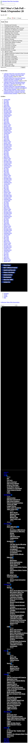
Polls (5, 651)
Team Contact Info (12, 509)
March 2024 (7, 140)
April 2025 (6, 122)
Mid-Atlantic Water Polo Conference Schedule (17, 593)
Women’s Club (14, 517)
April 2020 (6, 206)
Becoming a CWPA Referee (17, 530)
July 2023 (6, 151)
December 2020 (8, 195)
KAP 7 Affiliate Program (10, 267)
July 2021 (6, 185)
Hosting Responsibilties (17, 615)
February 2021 (7, 192)
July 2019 (6, 219)
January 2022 (7, 177)
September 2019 (8, 216)
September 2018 (8, 233)
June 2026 (6, 102)
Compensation (14, 538)
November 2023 (8, 146)
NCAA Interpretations (16, 562)
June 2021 (6, 186)
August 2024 (7, 133)
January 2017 (7, 261)
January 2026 (7, 109)
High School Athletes (13, 483)
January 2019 (7, 227)
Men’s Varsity (14, 512)
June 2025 (6, 119)
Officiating (7, 523)
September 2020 (8, 199)
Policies (12, 535)
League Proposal (11, 690)
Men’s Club (13, 516)
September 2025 (8, 115)
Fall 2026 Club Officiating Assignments (17, 548)
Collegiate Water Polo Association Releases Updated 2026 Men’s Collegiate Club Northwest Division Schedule (14, 79)
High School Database (13, 501)
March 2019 (7, 224)
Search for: (3, 67)
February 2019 (7, 226)
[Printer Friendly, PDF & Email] (14, 18)
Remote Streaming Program (15, 716)
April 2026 (6, 105)
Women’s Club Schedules (17, 634)
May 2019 (6, 222)
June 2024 (6, 136)
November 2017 (8, 247)
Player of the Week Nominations (16, 689)
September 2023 (8, 148)
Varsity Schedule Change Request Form (17, 622)
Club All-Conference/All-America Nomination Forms (16, 678)
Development (7, 277)
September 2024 (8, 132)
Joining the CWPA (12, 504)
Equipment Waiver (12, 684)
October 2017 (7, 248)
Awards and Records (9, 270)
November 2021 (8, 179)
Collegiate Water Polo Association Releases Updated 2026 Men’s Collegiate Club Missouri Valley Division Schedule (15, 88)
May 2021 (6, 188)
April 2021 (6, 189)
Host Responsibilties (16, 643)
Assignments (10, 541)
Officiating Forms (15, 536)
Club (5, 474)
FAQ (8, 478)
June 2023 (6, 153)
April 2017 (6, 257)
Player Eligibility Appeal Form (15, 700)
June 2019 (6, 220)
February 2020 (7, 209)
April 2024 (6, 139)
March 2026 (7, 106)
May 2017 (6, 255)
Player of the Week (9, 272)
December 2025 (8, 110)
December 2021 (8, 178)
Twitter (6, 740)
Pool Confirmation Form (13, 702)
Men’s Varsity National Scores (18, 590)
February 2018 (7, 243)
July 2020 (6, 202)
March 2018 (7, 241)
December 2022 (8, 161)
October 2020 (7, 198)
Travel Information (12, 577)
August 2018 (7, 234)
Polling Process (14, 660)
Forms (6, 674)
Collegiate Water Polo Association (10, 302)
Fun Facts (10, 480)
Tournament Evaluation (13, 705)
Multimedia (7, 711)
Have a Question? (12, 482)
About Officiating (12, 527)
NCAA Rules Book (15, 564)
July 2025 (6, 117)
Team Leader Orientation (14, 508)
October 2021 (7, 181)
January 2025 (7, 126)
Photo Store (7, 265)
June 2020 (6, 203)
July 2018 (6, 236)
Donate (6, 728)
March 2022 (7, 174)
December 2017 (8, 245)
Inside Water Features (13, 487)
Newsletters (13, 560)
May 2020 (6, 205)
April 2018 (6, 240)
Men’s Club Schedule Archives (18, 633)
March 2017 (7, 258)
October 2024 (7, 130)
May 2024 (6, 137)
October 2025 (7, 113)
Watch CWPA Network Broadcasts (16, 718)
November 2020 (8, 196)
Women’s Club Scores (16, 636)
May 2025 (6, 120)
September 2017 (8, 250)
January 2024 (7, 143)
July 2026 (6, 101)
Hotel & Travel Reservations (15, 503)
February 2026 (7, 108)
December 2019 (8, 212)
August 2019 (7, 217)
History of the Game (12, 485)
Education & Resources (13, 499)
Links (8, 492)
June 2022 (6, 170)
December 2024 (8, 127)
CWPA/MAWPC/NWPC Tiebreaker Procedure (16, 617)
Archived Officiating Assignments (16, 551)
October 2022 (7, 164)
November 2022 (8, 162)
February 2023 (7, 158)
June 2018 (6, 237)
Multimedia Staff (12, 715)
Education (10, 557)
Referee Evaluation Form (14, 704)
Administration (8, 275)
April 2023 (6, 155)
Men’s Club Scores (15, 631)
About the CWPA (8, 279)
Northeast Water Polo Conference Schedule (16, 596)
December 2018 (8, 229)
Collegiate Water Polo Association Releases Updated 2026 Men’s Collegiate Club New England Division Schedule (14, 92)
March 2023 (7, 157)
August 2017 (7, 251)
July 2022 (6, 168)
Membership (7, 495)
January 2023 (7, 160)
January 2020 (7, 210)
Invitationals (13, 646)
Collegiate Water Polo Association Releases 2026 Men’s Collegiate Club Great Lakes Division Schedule (14, 75)
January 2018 (7, 244)
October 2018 (7, 231)
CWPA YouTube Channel (13, 723)
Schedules (7, 584)
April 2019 (6, 223)
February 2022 (7, 175)
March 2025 (7, 123)
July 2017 (6, 253)
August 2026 (7, 99)
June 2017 (6, 254)
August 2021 (7, 184)
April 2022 (6, 172)
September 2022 (8, 165)
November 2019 (8, 213)
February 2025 (7, 124)
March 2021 (7, 191)
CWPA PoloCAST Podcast (14, 724)
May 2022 (6, 171)
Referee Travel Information (18, 580)
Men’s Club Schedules (16, 630)
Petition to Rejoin (12, 699)
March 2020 (7, 207)
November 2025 (8, 112)
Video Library (14, 565)
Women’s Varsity (14, 514)
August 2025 (7, 116)
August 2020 (7, 200)
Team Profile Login (15, 519)
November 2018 (8, 230)
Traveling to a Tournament (14, 488)
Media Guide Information (14, 692)
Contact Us (7, 282)
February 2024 (7, 141)
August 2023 (7, 150)
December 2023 (8, 144)
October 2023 (7, 147)
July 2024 (6, 134)
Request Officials (12, 707)
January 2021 (7, 193)
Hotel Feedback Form (13, 685)
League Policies (11, 506)
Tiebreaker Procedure (16, 644)
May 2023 (6, 154)
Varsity (6, 472)
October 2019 (7, 215)
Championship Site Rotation (18, 620)
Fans (5, 475)
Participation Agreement (14, 697)
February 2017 (7, 260)
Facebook (6, 742)
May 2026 (6, 103)
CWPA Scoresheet (12, 708)
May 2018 (6, 238)
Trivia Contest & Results (14, 490)
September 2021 (8, 182)
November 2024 (8, 129)
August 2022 (7, 167)
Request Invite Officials (17, 554)
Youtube (6, 739)
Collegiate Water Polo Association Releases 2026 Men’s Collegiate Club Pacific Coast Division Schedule (14, 83)
